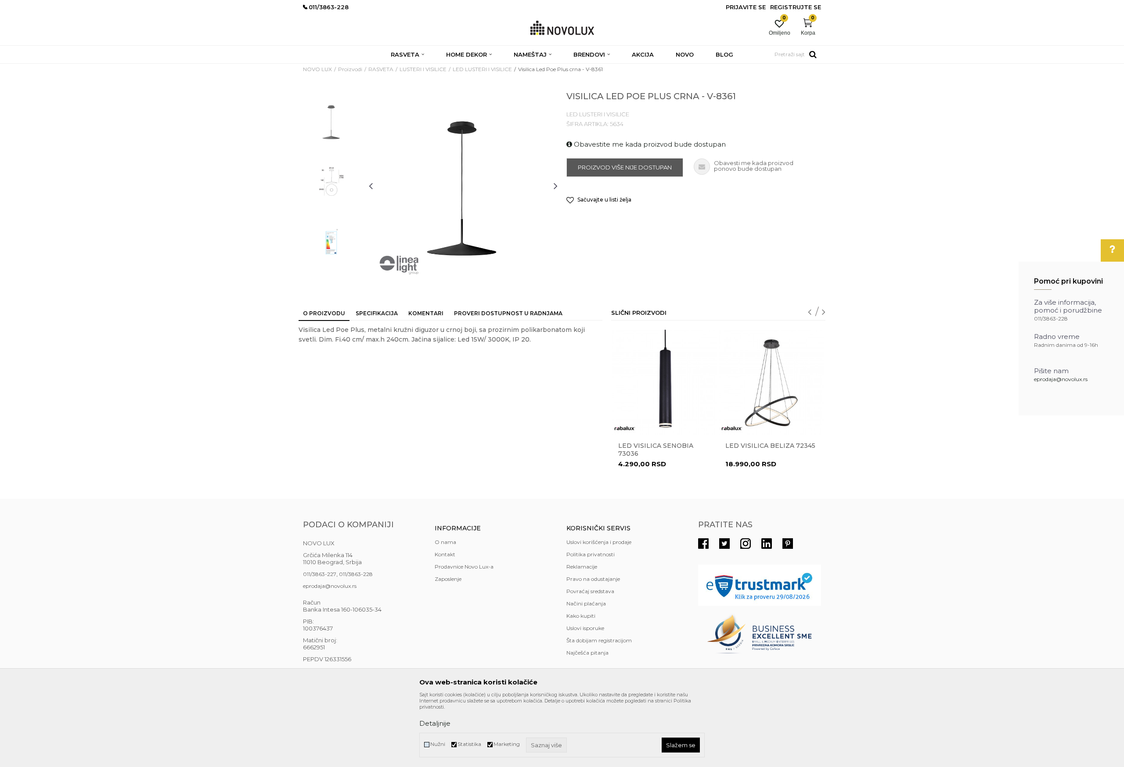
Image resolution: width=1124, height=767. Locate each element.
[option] (331, 121)
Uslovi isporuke (585, 628)
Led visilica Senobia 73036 (655, 449)
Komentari (425, 313)
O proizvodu (324, 313)
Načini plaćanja (586, 603)
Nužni (437, 744)
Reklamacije (581, 566)
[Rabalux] (625, 428)
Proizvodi (350, 69)
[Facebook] (703, 543)
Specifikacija (377, 313)
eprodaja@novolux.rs (1061, 379)
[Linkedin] (766, 543)
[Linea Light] (399, 265)
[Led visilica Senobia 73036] (664, 382)
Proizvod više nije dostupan (625, 167)
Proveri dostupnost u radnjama (508, 313)
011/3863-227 (319, 574)
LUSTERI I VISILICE (423, 69)
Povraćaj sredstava (590, 591)
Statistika (469, 744)
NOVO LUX (317, 69)
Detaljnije (434, 723)
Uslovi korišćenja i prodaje (598, 542)
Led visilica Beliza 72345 (770, 446)
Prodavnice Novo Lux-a (464, 566)
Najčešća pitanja (587, 652)
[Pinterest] (787, 543)
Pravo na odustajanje (593, 579)
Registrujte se (795, 7)
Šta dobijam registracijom (599, 640)
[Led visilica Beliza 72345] (771, 382)
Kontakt (445, 554)
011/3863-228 (356, 574)
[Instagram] (745, 543)
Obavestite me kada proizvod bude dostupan (649, 144)
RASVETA (380, 69)
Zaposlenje (448, 579)
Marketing (507, 744)
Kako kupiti (580, 615)
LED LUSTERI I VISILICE (482, 69)
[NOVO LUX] (562, 28)
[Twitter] (724, 543)
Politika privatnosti (590, 554)
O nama (445, 542)
